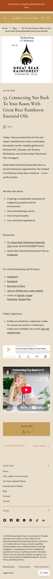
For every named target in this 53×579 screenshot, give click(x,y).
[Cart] (48, 18)
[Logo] (24, 18)
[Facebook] (11, 520)
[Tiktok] (37, 520)
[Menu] (5, 18)
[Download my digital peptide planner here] (26, 5)
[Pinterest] (30, 520)
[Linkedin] (43, 520)
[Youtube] (24, 520)
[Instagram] (4, 520)
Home (5, 28)
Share (10, 126)
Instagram (12, 254)
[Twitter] (17, 520)
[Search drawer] (42, 18)
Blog (14, 28)
